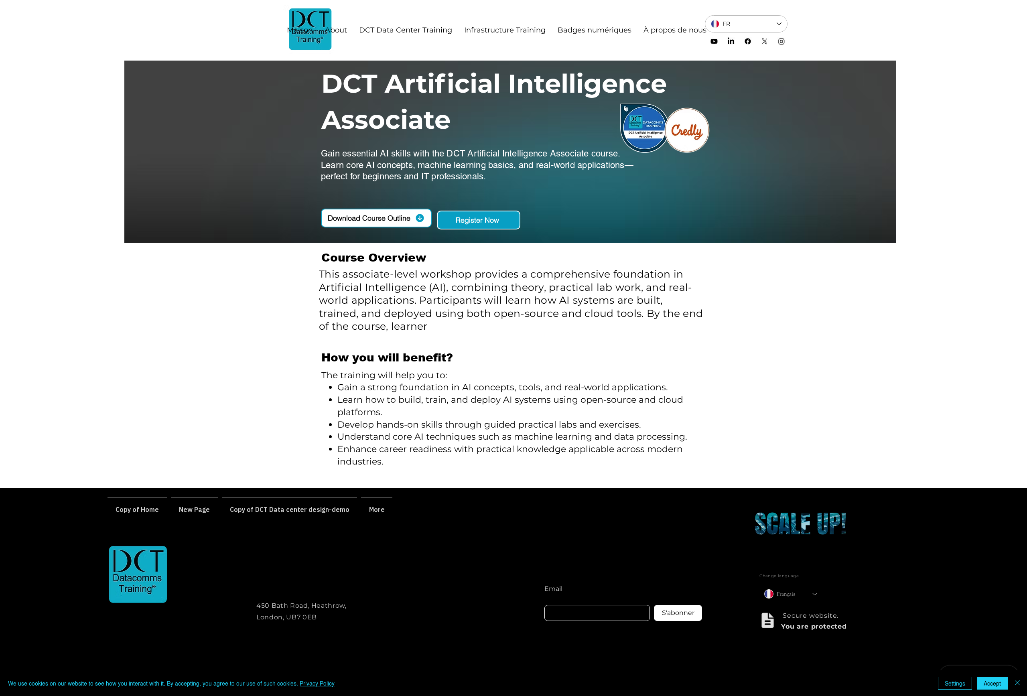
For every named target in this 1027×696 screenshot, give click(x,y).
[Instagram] (781, 41)
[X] (765, 41)
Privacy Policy (317, 683)
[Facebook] (748, 41)
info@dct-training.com (297, 568)
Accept (992, 683)
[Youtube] (714, 41)
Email (553, 589)
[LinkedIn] (731, 41)
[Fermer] (1017, 683)
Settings (955, 683)
